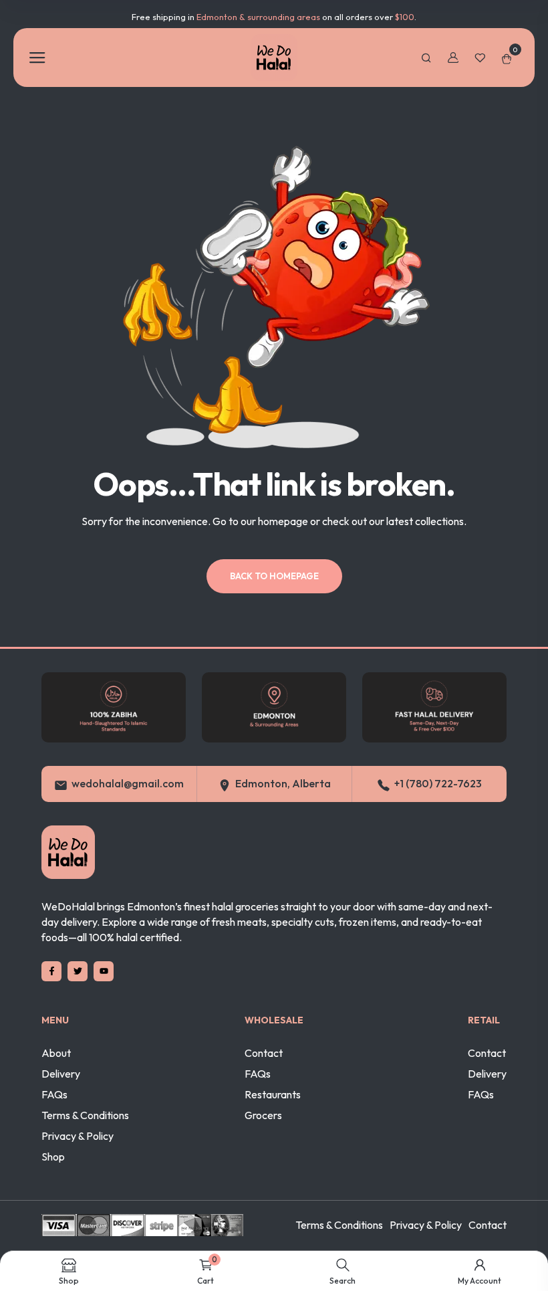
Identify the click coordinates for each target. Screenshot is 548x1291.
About (56, 1053)
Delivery (60, 1073)
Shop (53, 1156)
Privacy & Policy (77, 1136)
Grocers (263, 1115)
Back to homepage (274, 576)
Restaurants (273, 1094)
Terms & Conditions (85, 1115)
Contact (264, 1053)
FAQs (54, 1094)
